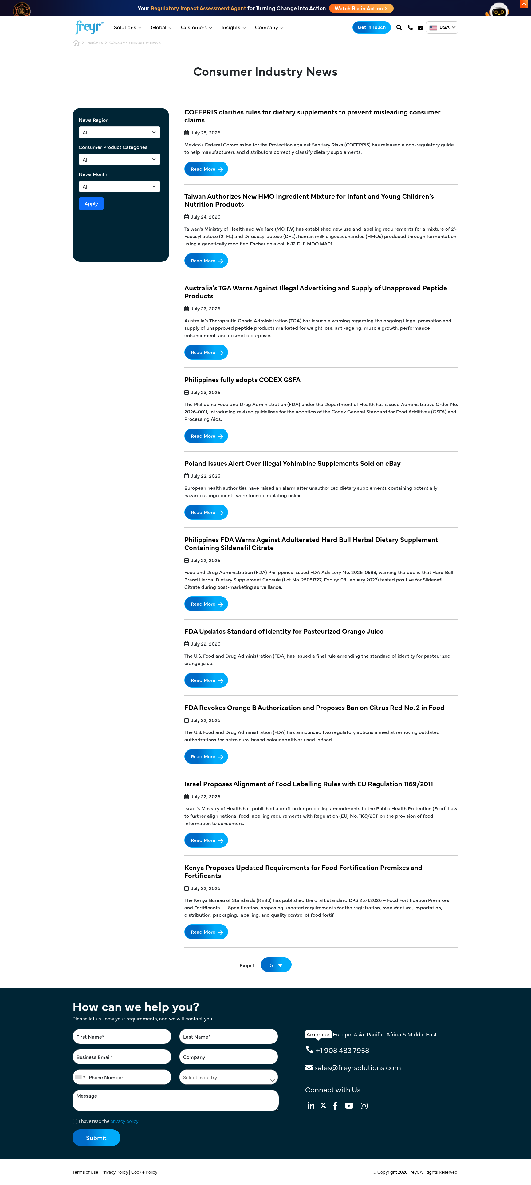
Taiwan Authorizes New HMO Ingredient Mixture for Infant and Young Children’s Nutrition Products (309, 200)
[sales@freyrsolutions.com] (421, 27)
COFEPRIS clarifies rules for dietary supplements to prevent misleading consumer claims (312, 115)
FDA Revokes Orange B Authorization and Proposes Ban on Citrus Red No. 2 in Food (314, 707)
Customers (194, 27)
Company (266, 27)
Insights (231, 27)
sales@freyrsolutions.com (357, 1067)
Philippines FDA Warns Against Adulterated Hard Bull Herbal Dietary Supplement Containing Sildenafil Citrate (311, 543)
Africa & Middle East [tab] (411, 1034)
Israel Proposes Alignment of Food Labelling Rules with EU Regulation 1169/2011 (308, 783)
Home (76, 42)
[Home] (90, 28)
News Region (93, 119)
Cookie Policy (144, 1172)
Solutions (125, 27)
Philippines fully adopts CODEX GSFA (242, 379)
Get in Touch (372, 26)
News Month (93, 173)
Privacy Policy (115, 1172)
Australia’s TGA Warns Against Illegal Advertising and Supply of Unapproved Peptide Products (315, 291)
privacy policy (124, 1121)
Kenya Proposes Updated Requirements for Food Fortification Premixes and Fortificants (303, 871)
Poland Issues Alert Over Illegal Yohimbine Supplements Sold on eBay (292, 463)
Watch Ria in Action (359, 8)
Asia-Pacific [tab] (369, 1034)
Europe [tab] (342, 1034)
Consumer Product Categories (113, 146)
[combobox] (80, 1077)
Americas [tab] (318, 1034)
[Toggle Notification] (524, 4)
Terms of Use (86, 1172)
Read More (203, 168)
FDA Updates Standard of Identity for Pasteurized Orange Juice (284, 631)
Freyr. (414, 1172)
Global (158, 27)
